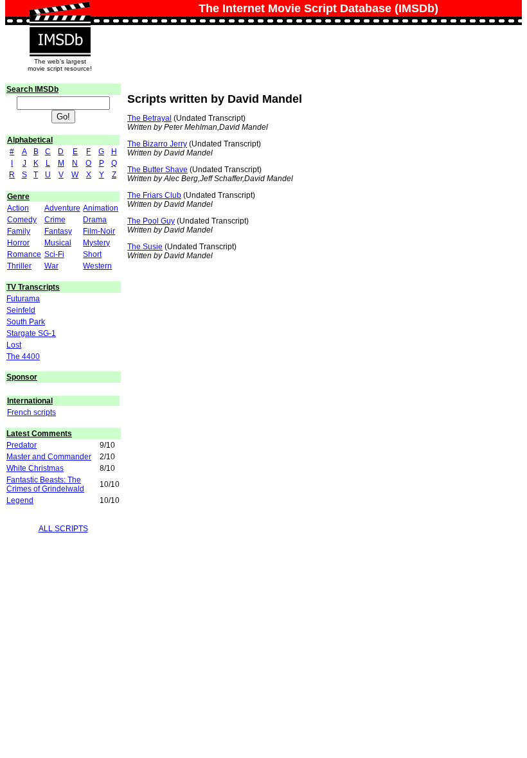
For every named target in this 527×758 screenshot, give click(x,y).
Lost (13, 344)
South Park (25, 321)
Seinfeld (20, 310)
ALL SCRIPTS (63, 528)
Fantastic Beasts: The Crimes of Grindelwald (45, 484)
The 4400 (23, 356)
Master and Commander (48, 456)
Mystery (96, 242)
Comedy (22, 219)
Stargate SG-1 (31, 333)
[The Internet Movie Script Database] (59, 14)
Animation (100, 208)
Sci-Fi (54, 254)
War (51, 265)
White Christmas (35, 468)
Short (92, 254)
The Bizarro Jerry (157, 143)
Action (18, 208)
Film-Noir (99, 231)
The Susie (145, 246)
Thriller (19, 265)
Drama (95, 219)
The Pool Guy (151, 220)
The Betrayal (149, 118)
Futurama (23, 298)
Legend (19, 500)
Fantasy (58, 231)
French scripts (31, 412)
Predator (21, 445)
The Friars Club (154, 195)
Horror (18, 242)
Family (18, 231)
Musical (57, 242)
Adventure (62, 208)
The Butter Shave (157, 169)
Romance (24, 254)
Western (97, 265)
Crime (55, 219)
